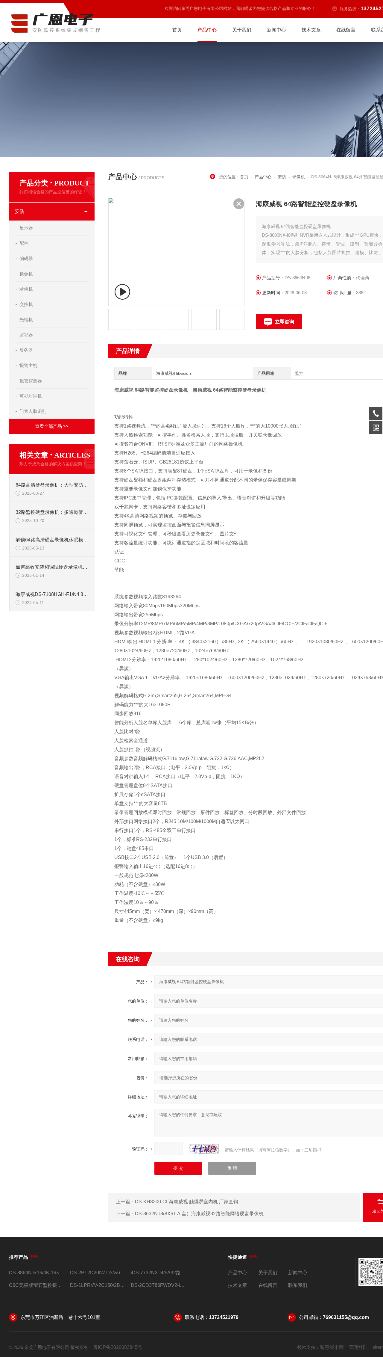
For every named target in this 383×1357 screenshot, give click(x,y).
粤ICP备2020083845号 (117, 1347)
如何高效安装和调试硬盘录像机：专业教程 (52, 567)
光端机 (26, 319)
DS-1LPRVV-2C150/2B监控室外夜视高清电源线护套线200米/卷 (98, 1285)
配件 (23, 243)
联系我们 (297, 1285)
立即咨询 (284, 321)
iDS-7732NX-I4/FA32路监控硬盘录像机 (159, 1272)
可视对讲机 (30, 396)
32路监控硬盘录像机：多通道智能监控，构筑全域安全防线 (52, 512)
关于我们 (241, 29)
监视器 (26, 334)
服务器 (26, 350)
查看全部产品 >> (52, 426)
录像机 (26, 289)
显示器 (26, 227)
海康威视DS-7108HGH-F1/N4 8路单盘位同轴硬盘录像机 (52, 594)
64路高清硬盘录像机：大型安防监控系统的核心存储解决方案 (52, 484)
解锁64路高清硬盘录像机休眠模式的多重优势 (52, 539)
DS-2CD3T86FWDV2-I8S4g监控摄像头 (159, 1285)
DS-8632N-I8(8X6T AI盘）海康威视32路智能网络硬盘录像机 (199, 1213)
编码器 (26, 258)
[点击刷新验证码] (204, 1149)
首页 (177, 29)
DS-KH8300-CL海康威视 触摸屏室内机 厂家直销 (186, 1201)
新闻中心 (276, 29)
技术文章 (311, 29)
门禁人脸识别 (32, 411)
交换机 (26, 304)
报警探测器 (30, 380)
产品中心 (207, 29)
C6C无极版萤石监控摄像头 (37, 1285)
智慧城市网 (332, 1347)
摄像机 (26, 273)
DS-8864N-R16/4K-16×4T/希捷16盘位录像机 (37, 1272)
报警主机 (28, 365)
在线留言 (345, 29)
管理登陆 (358, 1347)
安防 (20, 211)
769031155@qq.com (346, 1317)
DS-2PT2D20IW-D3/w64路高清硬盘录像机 (98, 1272)
